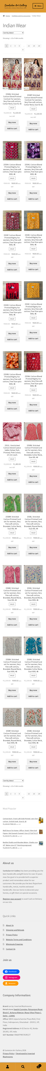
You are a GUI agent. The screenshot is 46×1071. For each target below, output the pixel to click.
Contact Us (10, 949)
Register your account (12, 899)
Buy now (12, 122)
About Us (10, 925)
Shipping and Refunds (15, 930)
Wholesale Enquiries (14, 944)
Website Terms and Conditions (19, 939)
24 (39, 46)
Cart (35, 1064)
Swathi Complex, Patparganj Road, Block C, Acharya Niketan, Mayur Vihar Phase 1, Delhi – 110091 (23, 1012)
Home (8, 16)
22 (29, 46)
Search (23, 1067)
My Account (7, 1067)
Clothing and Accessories (21, 16)
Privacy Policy (12, 935)
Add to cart (12, 128)
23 (34, 46)
